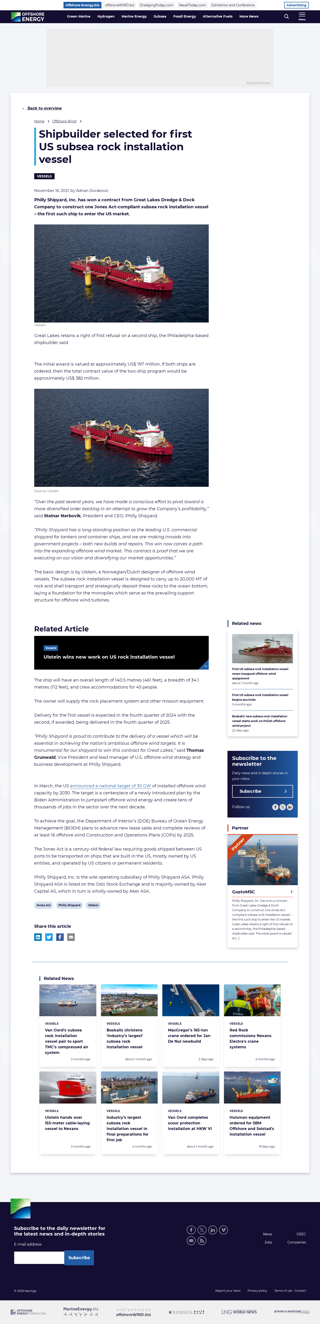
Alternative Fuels (217, 16)
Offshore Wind (64, 121)
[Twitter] (282, 807)
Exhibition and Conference (233, 5)
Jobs (268, 1242)
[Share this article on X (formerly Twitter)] (49, 937)
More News (248, 16)
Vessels (44, 176)
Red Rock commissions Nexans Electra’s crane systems (251, 1038)
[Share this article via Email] (71, 937)
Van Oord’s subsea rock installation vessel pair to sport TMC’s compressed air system (66, 1041)
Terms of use (283, 1290)
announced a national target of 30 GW (110, 786)
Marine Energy (134, 16)
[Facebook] (275, 807)
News (267, 1234)
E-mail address (28, 1244)
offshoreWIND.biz (119, 5)
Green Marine (78, 16)
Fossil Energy (184, 16)
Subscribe (250, 791)
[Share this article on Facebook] (60, 937)
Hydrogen (106, 16)
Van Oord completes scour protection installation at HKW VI (190, 1123)
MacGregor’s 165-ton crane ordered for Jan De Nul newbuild (189, 1036)
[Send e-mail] (191, 1240)
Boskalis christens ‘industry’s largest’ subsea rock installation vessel (125, 1038)
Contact (300, 1290)
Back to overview (44, 108)
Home (39, 121)
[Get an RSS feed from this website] (201, 1240)
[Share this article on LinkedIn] (38, 937)
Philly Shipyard (69, 906)
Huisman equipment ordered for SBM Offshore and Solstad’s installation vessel (252, 1126)
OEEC (301, 1234)
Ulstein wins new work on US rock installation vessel (109, 657)
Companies (296, 1242)
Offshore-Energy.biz (82, 5)
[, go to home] (27, 17)
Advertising (296, 5)
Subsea (160, 16)
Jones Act (43, 906)
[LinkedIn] (290, 807)
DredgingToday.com (156, 5)
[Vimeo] (223, 1229)
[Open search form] (286, 16)
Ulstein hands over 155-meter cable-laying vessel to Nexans (67, 1123)
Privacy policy (257, 1290)
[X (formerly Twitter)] (201, 1229)
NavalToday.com (192, 5)
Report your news (228, 1290)
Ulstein (93, 906)
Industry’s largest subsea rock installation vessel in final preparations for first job (128, 1128)
